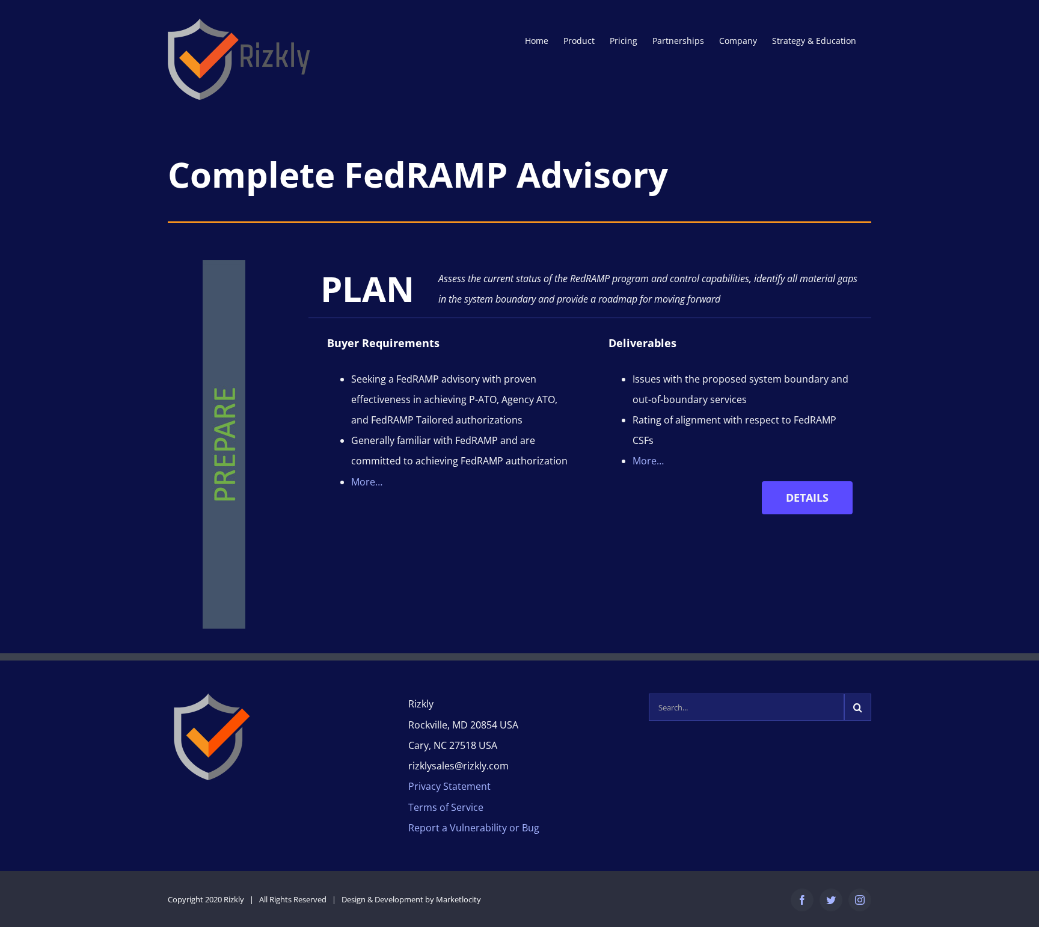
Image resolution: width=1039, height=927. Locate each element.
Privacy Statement (449, 786)
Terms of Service (445, 807)
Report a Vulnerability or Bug (473, 827)
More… (366, 481)
